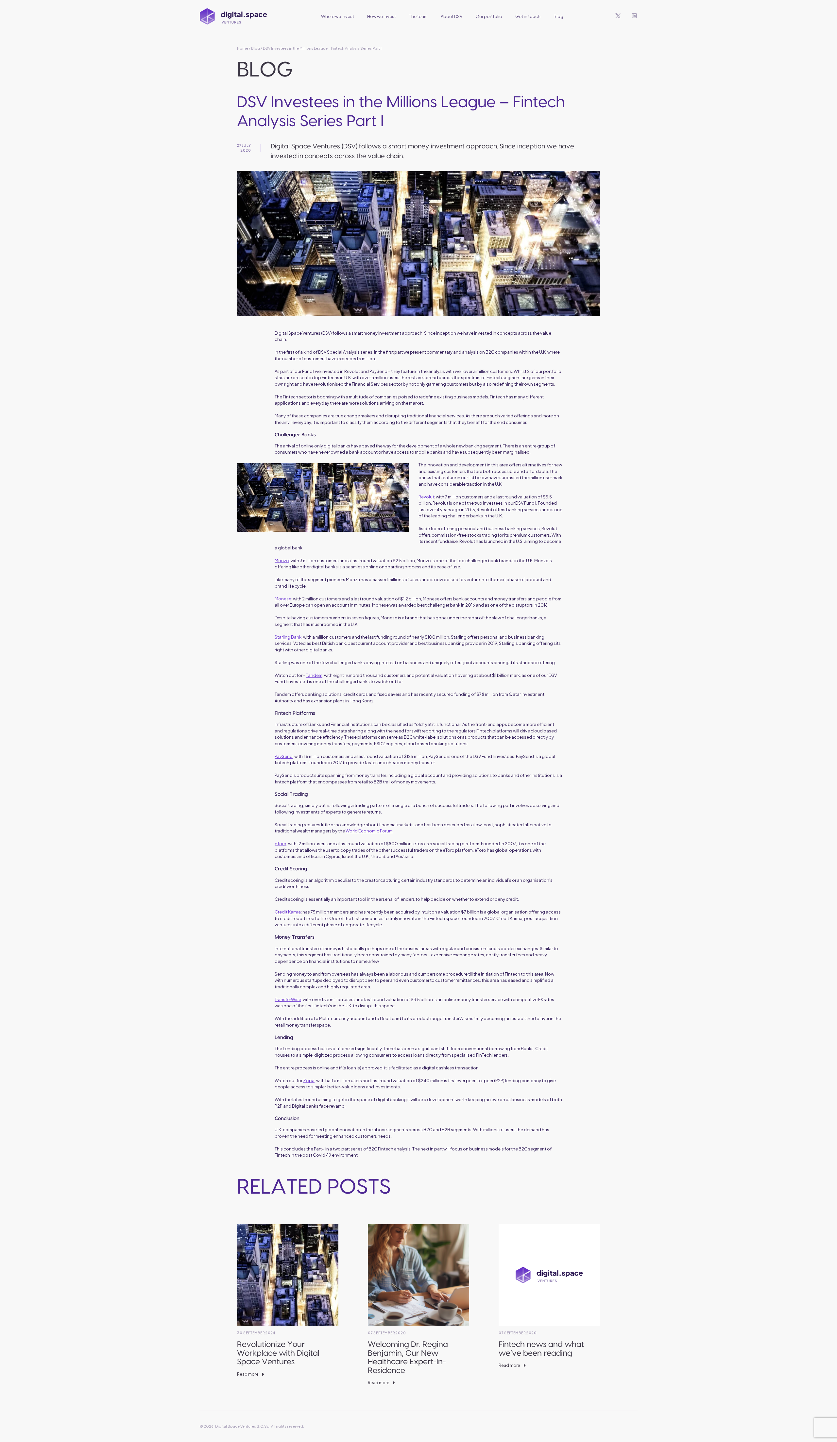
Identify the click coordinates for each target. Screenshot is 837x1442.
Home (242, 48)
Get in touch (527, 16)
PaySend (284, 756)
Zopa (309, 1080)
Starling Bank (288, 637)
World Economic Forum (369, 830)
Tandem (314, 675)
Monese (283, 598)
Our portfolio (488, 16)
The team (418, 16)
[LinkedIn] (634, 16)
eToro (280, 843)
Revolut (426, 496)
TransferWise (288, 999)
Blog (558, 16)
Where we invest (337, 16)
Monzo (282, 560)
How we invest (381, 16)
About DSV (451, 16)
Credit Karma (288, 911)
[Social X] (618, 16)
